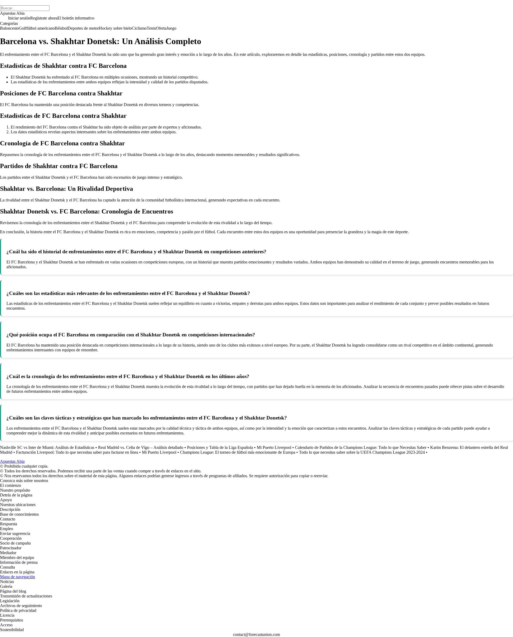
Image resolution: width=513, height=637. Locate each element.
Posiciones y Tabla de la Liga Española (220, 447)
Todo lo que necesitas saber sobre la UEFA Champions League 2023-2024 (362, 452)
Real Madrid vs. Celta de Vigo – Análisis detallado (140, 447)
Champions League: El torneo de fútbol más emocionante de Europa (237, 452)
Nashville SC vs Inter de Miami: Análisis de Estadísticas (47, 447)
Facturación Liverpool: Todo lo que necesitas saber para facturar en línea (77, 452)
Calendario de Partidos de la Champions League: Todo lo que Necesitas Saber (360, 447)
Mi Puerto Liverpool (274, 447)
